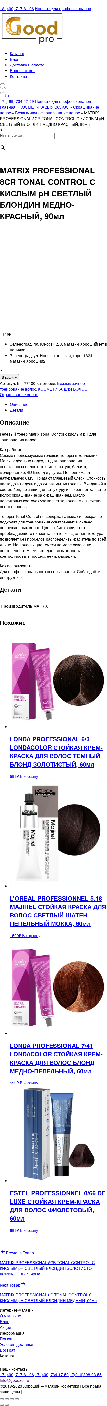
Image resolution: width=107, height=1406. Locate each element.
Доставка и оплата (27, 65)
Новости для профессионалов (63, 8)
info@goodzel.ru (14, 1380)
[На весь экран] (7, 1399)
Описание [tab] (19, 404)
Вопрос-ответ (22, 70)
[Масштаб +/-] (2, 1399)
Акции (5, 1327)
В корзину (9, 377)
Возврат (7, 1350)
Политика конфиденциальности (52, 1392)
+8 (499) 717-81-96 (17, 8)
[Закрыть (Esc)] (17, 1399)
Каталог (17, 53)
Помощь (7, 1338)
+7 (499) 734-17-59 (17, 101)
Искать (6, 135)
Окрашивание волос (19, 394)
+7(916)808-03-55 (86, 1374)
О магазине (10, 1316)
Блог (14, 59)
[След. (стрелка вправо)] (7, 1405)
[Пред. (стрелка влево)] (2, 1405)
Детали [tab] (16, 410)
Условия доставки (16, 1344)
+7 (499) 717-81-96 (17, 1374)
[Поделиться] (12, 1399)
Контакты (18, 76)
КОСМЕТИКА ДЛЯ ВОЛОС (62, 389)
